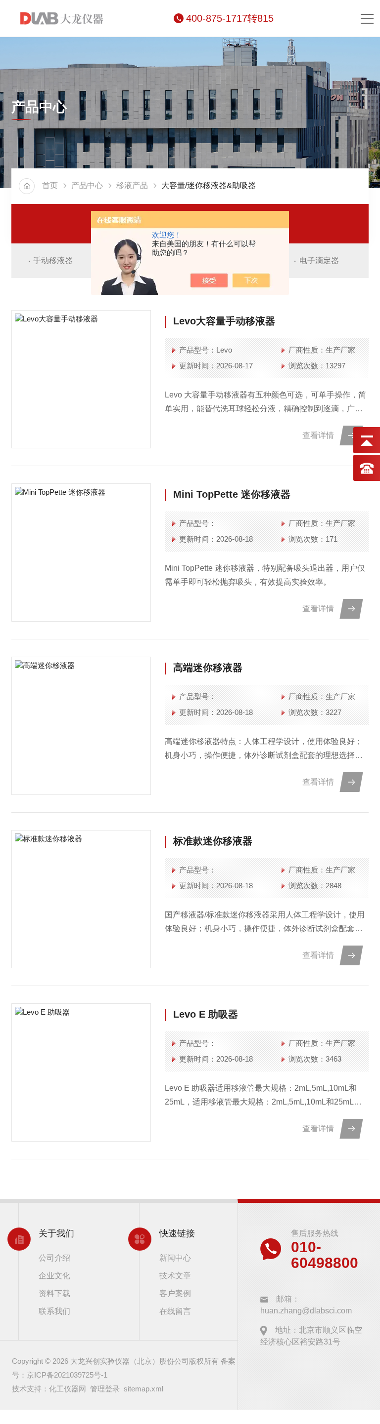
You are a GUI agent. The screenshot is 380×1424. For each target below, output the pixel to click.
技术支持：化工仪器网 (49, 1388)
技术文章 (175, 1275)
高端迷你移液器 (207, 667)
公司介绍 (54, 1258)
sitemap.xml (143, 1388)
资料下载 (54, 1293)
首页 (50, 185)
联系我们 (54, 1311)
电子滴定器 (319, 260)
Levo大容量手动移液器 (224, 321)
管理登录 (105, 1388)
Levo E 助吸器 (205, 1014)
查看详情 (318, 435)
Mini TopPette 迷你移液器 (231, 494)
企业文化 (54, 1275)
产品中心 (87, 185)
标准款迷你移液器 (212, 840)
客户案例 (175, 1293)
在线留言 (175, 1311)
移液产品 (132, 185)
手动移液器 (53, 260)
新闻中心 (175, 1258)
